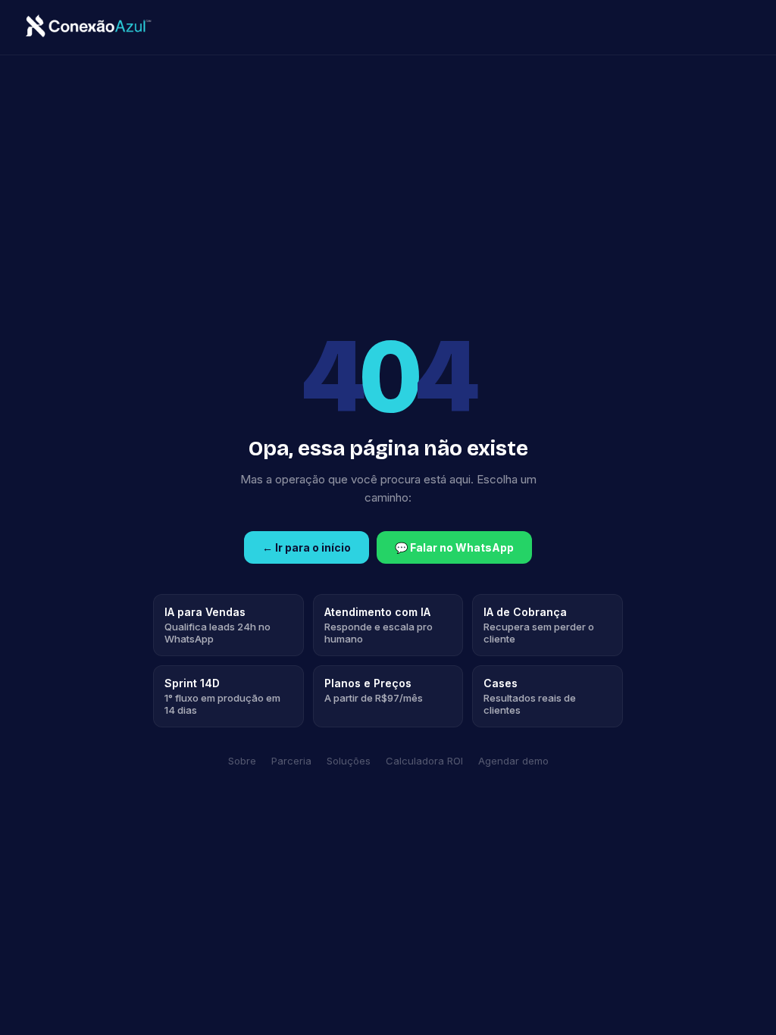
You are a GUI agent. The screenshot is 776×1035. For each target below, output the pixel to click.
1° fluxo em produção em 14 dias (222, 696)
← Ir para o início (306, 547)
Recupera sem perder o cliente (538, 625)
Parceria (291, 761)
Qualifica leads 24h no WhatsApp (217, 625)
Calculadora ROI (424, 761)
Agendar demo (513, 761)
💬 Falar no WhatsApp (454, 547)
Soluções (349, 761)
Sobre (242, 761)
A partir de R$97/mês (373, 690)
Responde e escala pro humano (378, 625)
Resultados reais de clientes (529, 696)
